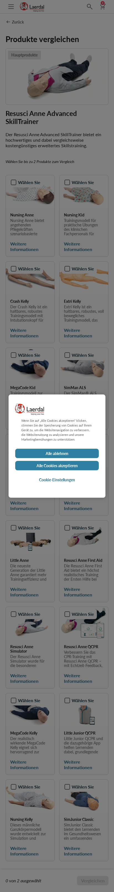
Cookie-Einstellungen (57, 479)
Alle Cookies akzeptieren (57, 465)
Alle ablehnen (57, 453)
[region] (57, 446)
